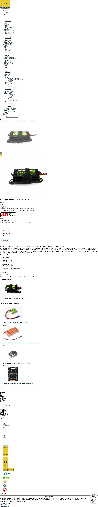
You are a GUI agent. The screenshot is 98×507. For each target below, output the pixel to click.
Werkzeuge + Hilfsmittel (10, 109)
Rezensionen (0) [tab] (6, 241)
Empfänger (7, 61)
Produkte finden (3, 116)
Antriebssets (7, 41)
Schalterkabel (10, 95)
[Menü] (96, 494)
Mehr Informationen (76, 499)
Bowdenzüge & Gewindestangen (14, 78)
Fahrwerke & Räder (9, 83)
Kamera (9, 106)
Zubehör (4, 76)
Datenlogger (7, 65)
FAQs (6, 22)
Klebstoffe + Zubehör (9, 92)
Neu (3, 430)
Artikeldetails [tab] (5, 240)
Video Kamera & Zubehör (10, 105)
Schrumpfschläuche (9, 103)
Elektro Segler (8, 29)
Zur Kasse (4, 14)
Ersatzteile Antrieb (8, 43)
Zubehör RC (7, 67)
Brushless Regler (8, 37)
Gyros (6, 64)
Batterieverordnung (6, 442)
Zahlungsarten (5, 438)
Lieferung (4, 439)
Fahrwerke (10, 84)
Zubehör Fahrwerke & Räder (13, 86)
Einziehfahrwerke (11, 85)
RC (3, 59)
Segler (6, 28)
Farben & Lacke (8, 89)
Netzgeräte (7, 56)
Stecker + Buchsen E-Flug (13, 99)
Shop (4, 120)
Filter (1, 388)
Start (1, 120)
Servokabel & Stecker (12, 94)
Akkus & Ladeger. (9, 120)
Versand (3, 207)
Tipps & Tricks (8, 21)
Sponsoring (7, 24)
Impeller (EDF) (8, 40)
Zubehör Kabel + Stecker (13, 100)
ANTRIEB (5, 34)
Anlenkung (7, 77)
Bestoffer (4, 429)
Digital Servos (8, 71)
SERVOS (4, 68)
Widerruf (4, 437)
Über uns (7, 18)
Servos (4, 427)
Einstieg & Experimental (10, 27)
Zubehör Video (11, 107)
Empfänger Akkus (8, 51)
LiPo (6, 45)
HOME (4, 17)
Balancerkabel (10, 98)
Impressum (5, 436)
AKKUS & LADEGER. (7, 44)
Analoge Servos (8, 69)
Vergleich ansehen (4, 506)
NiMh (6, 49)
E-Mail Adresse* (3, 493)
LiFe (6, 47)
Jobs (6, 23)
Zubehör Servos (8, 74)
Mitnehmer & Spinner (9, 39)
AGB (4, 435)
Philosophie (7, 20)
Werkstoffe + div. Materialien (10, 108)
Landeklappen (8, 101)
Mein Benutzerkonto (6, 13)
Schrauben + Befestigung (10, 102)
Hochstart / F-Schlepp (9, 91)
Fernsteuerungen (8, 60)
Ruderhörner (10, 80)
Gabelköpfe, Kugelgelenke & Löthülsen (15, 79)
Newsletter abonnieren (49, 496)
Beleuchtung (7, 82)
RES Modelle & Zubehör (10, 30)
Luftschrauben (8, 38)
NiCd (6, 48)
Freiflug (6, 26)
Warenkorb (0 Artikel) (7, 15)
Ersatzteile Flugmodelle (9, 32)
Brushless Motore (8, 35)
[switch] (93, 502)
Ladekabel (10, 96)
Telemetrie (7, 66)
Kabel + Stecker (8, 93)
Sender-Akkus (8, 50)
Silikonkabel (10, 97)
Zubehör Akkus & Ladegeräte (11, 58)
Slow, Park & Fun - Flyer (10, 31)
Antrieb (4, 424)
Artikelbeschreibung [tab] (6, 239)
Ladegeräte (7, 55)
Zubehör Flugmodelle (9, 33)
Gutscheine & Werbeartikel (10, 111)
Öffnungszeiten (5, 10)
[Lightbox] (23, 155)
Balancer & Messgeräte (9, 57)
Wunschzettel (5, 12)
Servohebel (7, 73)
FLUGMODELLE (6, 25)
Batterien (7, 52)
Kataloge (7, 112)
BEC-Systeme (8, 62)
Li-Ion (6, 46)
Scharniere (10, 81)
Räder (9, 88)
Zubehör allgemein (8, 110)
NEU (4, 114)
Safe (6, 54)
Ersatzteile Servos (8, 75)
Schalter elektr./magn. (9, 63)
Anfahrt (4, 440)
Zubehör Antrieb (8, 42)
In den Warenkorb (5, 220)
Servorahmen (7, 72)
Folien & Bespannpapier (9, 90)
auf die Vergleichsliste (6, 230)
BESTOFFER (5, 113)
